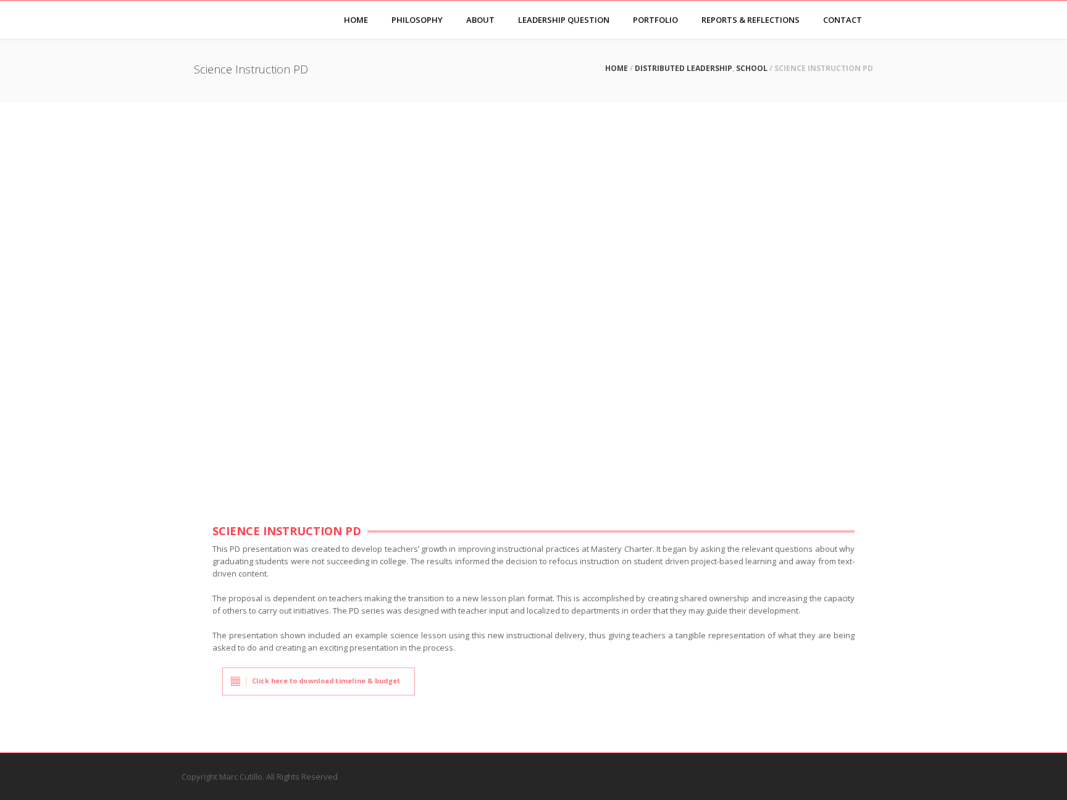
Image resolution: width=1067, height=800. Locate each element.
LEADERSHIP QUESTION (563, 19)
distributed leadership (683, 68)
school (752, 68)
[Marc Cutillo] (194, 19)
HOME (356, 19)
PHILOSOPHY (417, 19)
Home (616, 68)
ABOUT (480, 19)
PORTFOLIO (655, 19)
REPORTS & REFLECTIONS (750, 19)
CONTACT (842, 19)
